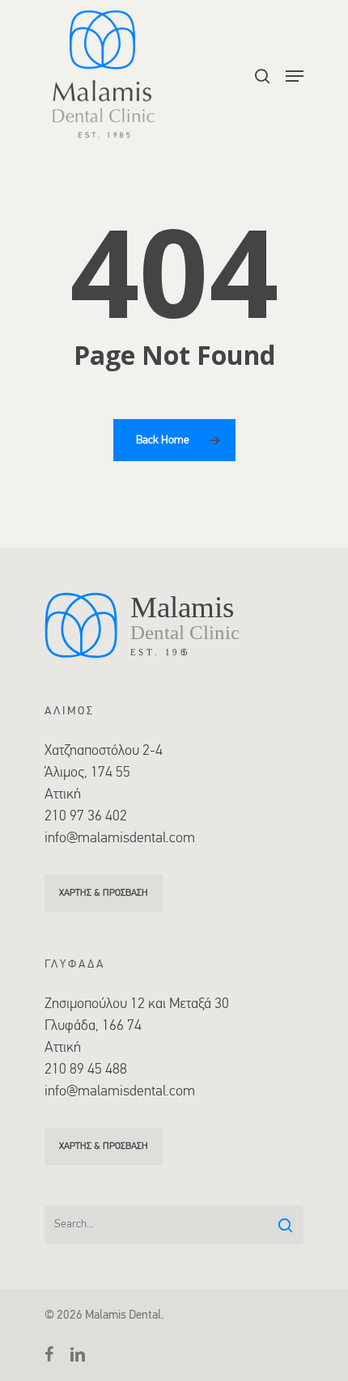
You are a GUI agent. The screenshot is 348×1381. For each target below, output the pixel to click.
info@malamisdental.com (120, 839)
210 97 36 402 (86, 817)
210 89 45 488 (86, 1070)
